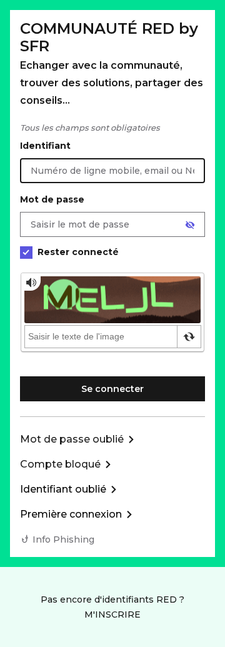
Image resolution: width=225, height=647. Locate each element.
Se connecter (112, 388)
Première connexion (71, 514)
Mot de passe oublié (72, 439)
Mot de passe (52, 199)
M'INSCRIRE (112, 614)
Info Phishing (63, 539)
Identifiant (45, 145)
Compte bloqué (60, 464)
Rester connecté (78, 252)
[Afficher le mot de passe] (190, 225)
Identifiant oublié (63, 489)
